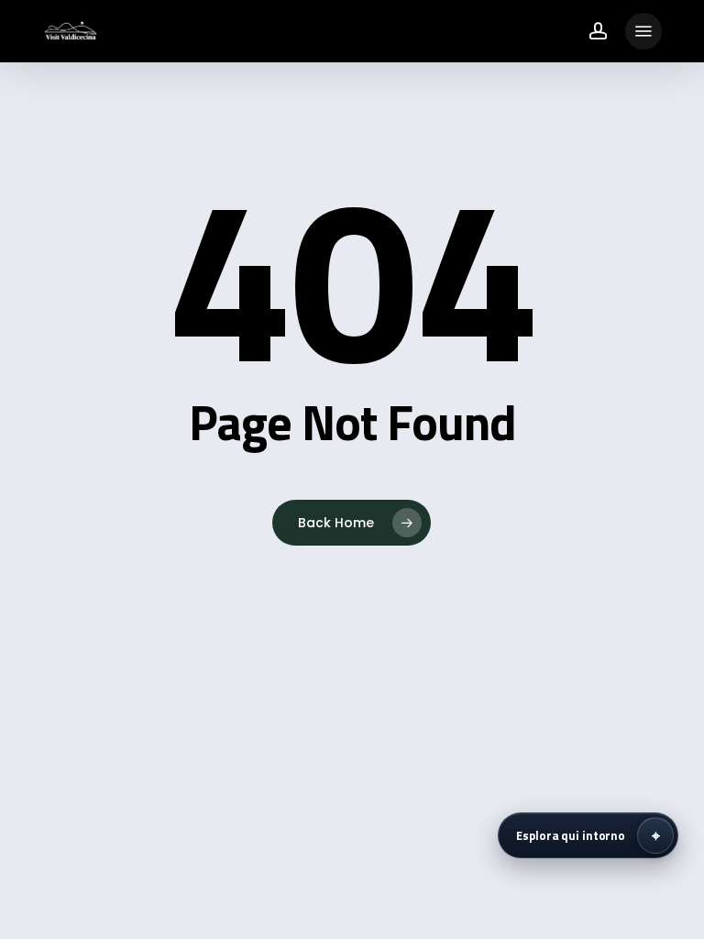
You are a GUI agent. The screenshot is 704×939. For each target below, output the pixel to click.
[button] (643, 31)
